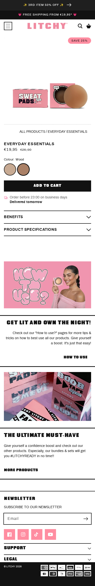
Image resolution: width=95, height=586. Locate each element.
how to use (75, 357)
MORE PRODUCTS (21, 470)
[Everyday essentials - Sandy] (10, 169)
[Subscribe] (85, 518)
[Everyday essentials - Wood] (23, 169)
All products (32, 131)
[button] (8, 26)
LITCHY (10, 566)
